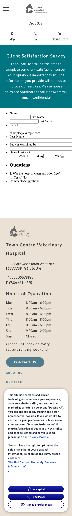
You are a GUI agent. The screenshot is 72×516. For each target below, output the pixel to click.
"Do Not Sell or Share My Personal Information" (32, 464)
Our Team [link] (14, 381)
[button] (6, 9)
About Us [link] (14, 372)
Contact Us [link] (25, 362)
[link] (36, 8)
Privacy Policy (38, 437)
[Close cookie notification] (61, 391)
